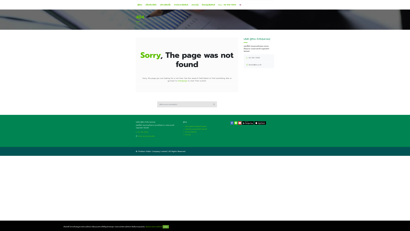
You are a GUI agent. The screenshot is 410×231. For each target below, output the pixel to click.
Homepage (182, 81)
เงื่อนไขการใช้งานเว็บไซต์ (154, 227)
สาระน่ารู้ (187, 135)
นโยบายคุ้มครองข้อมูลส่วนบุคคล (195, 126)
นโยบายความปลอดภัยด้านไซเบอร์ (196, 129)
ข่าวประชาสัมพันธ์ (190, 132)
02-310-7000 (142, 132)
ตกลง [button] (166, 227)
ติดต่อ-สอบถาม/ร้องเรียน (146, 136)
